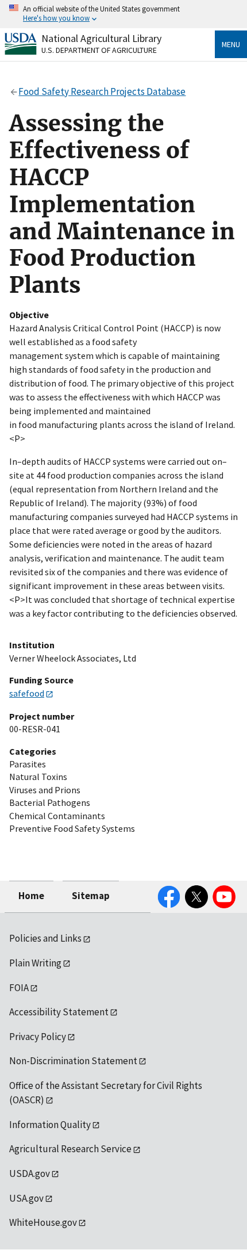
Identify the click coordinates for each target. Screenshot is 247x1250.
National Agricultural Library (101, 38)
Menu (231, 44)
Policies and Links (45, 938)
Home (31, 895)
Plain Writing (35, 963)
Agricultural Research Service (70, 1148)
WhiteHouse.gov (43, 1222)
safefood (26, 693)
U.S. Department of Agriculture (99, 50)
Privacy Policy (37, 1036)
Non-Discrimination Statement (73, 1060)
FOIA (19, 987)
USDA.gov (29, 1173)
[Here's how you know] (123, 14)
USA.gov (26, 1198)
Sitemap (91, 895)
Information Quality (50, 1124)
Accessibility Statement (59, 1012)
